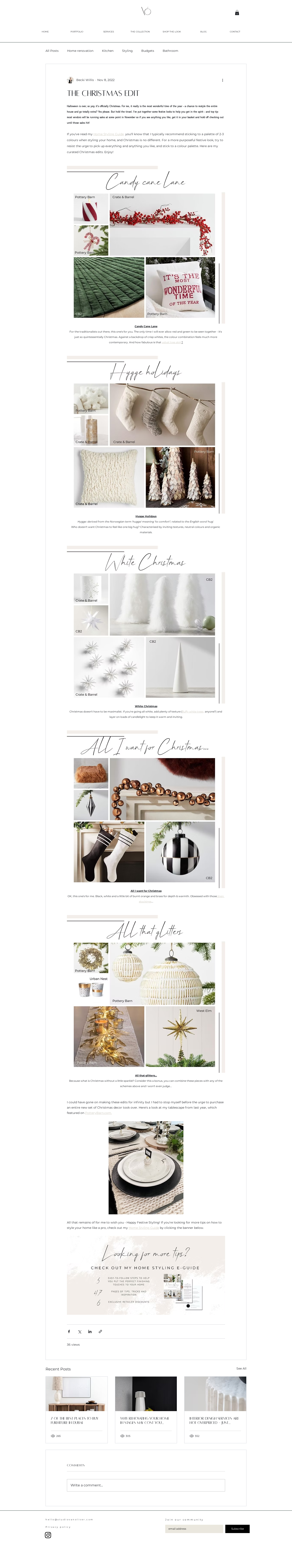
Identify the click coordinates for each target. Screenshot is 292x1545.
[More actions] (222, 80)
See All (241, 1368)
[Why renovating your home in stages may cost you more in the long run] (146, 1394)
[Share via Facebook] (69, 1331)
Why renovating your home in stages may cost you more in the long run (144, 1421)
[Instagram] (48, 1535)
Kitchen (108, 51)
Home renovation (80, 51)
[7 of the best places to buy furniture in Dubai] (77, 1394)
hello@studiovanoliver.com (70, 1519)
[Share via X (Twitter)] (79, 1331)
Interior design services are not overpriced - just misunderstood (214, 1421)
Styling (127, 51)
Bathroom (170, 51)
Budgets (147, 51)
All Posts (52, 51)
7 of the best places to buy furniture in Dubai (75, 1421)
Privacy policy (58, 1527)
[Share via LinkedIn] (90, 1331)
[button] (237, 12)
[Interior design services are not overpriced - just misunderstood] (215, 1394)
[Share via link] (100, 1331)
